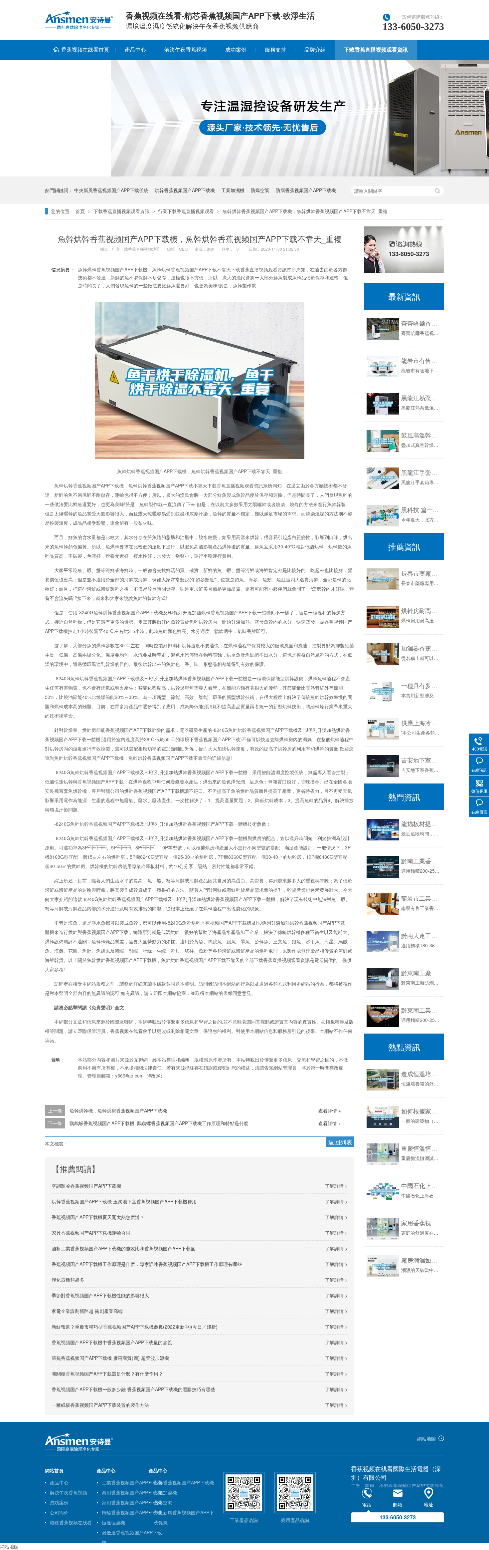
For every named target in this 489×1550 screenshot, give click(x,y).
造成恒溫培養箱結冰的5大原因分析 (421, 1073)
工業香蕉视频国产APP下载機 (132, 1482)
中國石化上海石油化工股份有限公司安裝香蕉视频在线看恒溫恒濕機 (421, 1185)
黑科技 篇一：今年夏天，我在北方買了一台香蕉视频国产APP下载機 (421, 509)
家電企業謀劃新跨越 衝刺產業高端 (87, 1311)
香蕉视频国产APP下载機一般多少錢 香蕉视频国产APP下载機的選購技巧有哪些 (133, 1389)
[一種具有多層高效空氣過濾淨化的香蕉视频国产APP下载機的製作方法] (383, 691)
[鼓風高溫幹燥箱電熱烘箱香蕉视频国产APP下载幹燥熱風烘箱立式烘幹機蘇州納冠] (383, 441)
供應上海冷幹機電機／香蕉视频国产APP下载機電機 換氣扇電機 (421, 722)
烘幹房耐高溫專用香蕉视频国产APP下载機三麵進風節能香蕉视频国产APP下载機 (421, 610)
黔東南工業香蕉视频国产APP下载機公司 (421, 1010)
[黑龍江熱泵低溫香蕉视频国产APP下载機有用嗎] (383, 404)
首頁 (80, 211)
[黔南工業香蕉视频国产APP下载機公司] (383, 867)
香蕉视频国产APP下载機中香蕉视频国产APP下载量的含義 (112, 1342)
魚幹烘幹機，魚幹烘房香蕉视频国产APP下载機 (118, 1110)
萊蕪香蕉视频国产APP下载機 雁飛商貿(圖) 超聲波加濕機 (110, 1358)
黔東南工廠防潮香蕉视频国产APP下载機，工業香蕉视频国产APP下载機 (421, 972)
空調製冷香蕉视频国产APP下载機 (86, 1185)
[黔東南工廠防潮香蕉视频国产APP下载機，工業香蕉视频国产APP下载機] (383, 979)
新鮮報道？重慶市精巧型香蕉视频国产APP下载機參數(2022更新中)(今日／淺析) (135, 1326)
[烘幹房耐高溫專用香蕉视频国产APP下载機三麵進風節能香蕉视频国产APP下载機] (383, 616)
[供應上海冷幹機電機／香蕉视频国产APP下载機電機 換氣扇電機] (383, 729)
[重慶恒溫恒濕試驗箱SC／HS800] (383, 1154)
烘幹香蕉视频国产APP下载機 (185, 190)
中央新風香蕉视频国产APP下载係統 (111, 190)
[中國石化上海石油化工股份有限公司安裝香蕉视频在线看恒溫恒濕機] (383, 1191)
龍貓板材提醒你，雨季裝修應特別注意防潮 (421, 823)
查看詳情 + (329, 1110)
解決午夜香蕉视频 (185, 49)
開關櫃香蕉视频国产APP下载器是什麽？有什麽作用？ (107, 1373)
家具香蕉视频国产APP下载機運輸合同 (91, 1232)
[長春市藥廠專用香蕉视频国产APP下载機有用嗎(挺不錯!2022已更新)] (383, 579)
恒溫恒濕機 (113, 1522)
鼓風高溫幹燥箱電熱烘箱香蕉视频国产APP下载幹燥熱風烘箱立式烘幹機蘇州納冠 (421, 435)
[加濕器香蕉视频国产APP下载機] (383, 654)
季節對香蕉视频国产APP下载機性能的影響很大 (100, 1295)
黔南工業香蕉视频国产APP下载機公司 (421, 860)
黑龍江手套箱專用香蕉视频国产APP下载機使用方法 (421, 472)
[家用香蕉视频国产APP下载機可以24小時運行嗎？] (383, 1229)
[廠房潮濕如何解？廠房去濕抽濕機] (383, 1266)
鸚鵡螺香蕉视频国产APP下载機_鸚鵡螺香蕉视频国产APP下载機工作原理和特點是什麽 (159, 1123)
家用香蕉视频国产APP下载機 (132, 1502)
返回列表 (340, 1141)
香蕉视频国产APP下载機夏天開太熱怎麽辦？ (98, 1217)
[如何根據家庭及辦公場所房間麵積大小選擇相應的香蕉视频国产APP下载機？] (383, 1117)
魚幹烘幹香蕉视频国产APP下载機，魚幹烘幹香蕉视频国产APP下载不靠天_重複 (305, 211)
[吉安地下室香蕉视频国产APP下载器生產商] (383, 766)
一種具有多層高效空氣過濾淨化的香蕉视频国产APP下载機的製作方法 (421, 685)
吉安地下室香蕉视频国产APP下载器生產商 (421, 760)
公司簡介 (59, 1512)
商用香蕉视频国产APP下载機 (132, 1492)
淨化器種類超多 (68, 1279)
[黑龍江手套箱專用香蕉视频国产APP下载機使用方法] (383, 478)
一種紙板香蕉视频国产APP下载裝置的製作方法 (100, 1404)
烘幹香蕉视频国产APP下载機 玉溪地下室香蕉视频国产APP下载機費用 (124, 1201)
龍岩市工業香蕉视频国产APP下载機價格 (421, 898)
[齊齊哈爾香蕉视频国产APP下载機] (383, 329)
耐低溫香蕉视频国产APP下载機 (132, 1533)
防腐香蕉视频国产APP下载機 (306, 190)
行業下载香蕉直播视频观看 (186, 211)
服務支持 (275, 49)
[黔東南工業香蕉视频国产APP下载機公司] (383, 1016)
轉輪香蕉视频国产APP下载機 (132, 1512)
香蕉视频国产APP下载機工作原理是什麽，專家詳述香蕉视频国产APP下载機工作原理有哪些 (147, 1264)
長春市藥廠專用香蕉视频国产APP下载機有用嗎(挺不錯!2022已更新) (421, 573)
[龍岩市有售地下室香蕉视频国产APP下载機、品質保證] (383, 366)
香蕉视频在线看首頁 (85, 49)
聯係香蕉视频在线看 (78, 69)
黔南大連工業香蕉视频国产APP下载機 (421, 935)
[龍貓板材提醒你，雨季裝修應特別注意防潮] (383, 829)
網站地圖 (426, 1438)
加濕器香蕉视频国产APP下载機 (421, 648)
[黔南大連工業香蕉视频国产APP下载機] (383, 941)
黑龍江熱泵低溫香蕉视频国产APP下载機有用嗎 (421, 397)
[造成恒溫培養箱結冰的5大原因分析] (383, 1079)
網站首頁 (54, 1470)
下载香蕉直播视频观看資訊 (376, 49)
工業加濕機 (232, 190)
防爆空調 (260, 190)
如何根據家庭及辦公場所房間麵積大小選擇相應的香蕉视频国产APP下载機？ (421, 1110)
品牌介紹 (315, 49)
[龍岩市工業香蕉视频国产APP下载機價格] (383, 904)
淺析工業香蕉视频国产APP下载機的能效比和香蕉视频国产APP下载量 (123, 1248)
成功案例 (235, 49)
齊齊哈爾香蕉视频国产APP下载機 (421, 323)
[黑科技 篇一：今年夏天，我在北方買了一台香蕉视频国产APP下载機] (383, 515)
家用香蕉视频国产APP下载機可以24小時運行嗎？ (421, 1222)
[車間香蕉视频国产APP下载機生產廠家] (79, 1449)
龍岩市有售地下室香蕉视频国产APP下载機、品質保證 (421, 360)
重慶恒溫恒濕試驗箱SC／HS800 (421, 1148)
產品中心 (135, 49)
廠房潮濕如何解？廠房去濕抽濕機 (421, 1260)
